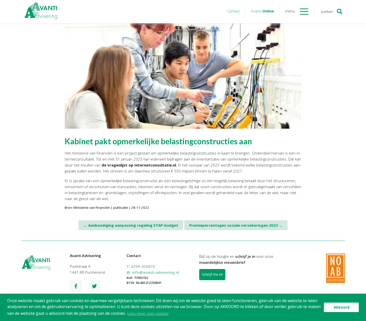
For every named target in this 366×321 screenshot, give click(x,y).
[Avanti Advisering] (41, 11)
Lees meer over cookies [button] (148, 313)
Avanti (262, 10)
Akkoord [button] (341, 307)
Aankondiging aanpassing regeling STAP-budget (130, 225)
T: (140, 266)
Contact (233, 10)
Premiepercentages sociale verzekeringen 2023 (236, 225)
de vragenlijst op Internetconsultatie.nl (139, 164)
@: (152, 272)
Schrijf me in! (212, 274)
